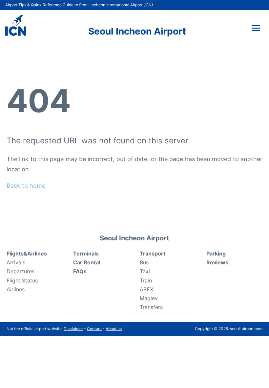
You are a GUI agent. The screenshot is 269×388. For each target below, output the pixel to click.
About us (114, 328)
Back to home (26, 185)
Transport (152, 253)
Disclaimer (73, 328)
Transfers (151, 307)
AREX (146, 289)
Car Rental (86, 262)
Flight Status (22, 280)
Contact (94, 328)
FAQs (80, 271)
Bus (144, 262)
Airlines (16, 289)
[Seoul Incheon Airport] (15, 25)
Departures (20, 271)
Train (146, 280)
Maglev (149, 298)
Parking (216, 253)
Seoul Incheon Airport (137, 31)
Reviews (217, 262)
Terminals (86, 253)
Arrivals (16, 262)
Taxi (145, 271)
